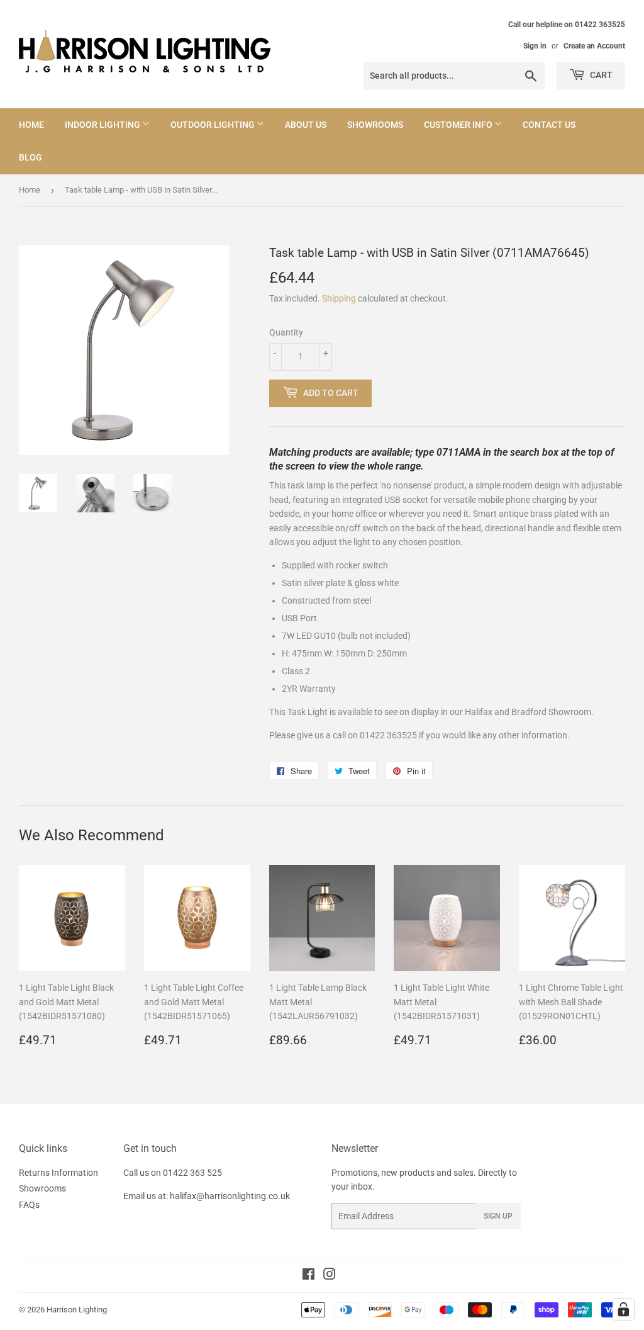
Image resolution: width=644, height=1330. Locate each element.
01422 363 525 (192, 1173)
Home (31, 125)
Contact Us (549, 125)
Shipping (339, 298)
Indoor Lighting (103, 125)
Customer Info (459, 125)
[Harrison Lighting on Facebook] (308, 1276)
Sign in (535, 46)
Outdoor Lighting (213, 125)
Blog (30, 157)
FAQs (29, 1205)
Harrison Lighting (77, 1309)
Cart (600, 75)
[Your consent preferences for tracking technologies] (623, 1309)
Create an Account (594, 46)
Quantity (286, 332)
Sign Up (498, 1216)
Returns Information (58, 1173)
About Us (305, 125)
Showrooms (375, 125)
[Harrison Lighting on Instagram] (329, 1276)
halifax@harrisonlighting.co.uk (230, 1196)
